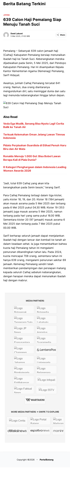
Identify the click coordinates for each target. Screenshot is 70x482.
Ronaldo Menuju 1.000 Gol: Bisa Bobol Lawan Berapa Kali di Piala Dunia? (32, 158)
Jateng (6, 15)
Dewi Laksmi (17, 33)
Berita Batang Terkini (24, 3)
